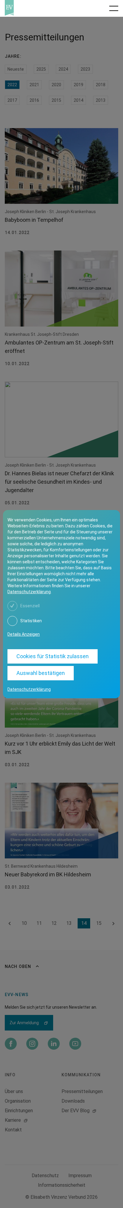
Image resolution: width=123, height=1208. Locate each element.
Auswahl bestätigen (40, 673)
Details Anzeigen (23, 634)
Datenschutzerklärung (29, 591)
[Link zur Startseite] (31, 8)
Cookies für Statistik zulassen (52, 656)
